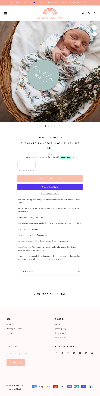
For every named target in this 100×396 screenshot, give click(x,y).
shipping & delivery (14, 328)
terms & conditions (62, 337)
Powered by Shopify (14, 389)
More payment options (50, 193)
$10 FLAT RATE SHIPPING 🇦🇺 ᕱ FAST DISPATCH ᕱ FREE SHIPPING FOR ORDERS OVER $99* (50, 3)
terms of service (61, 333)
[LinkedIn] (86, 353)
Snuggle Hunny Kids (50, 137)
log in (9, 337)
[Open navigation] (5, 13)
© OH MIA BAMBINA (15, 385)
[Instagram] (68, 353)
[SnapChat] (92, 353)
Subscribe (15, 362)
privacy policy (60, 328)
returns (57, 324)
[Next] (59, 125)
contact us (10, 324)
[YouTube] (80, 353)
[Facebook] (56, 353)
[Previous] (40, 125)
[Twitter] (62, 353)
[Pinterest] (74, 353)
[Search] (89, 13)
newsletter (10, 333)
